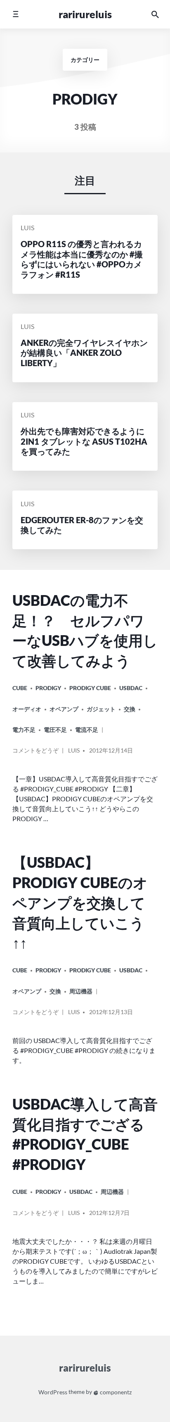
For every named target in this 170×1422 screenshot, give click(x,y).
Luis (27, 228)
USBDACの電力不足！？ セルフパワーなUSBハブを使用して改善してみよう (85, 630)
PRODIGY (48, 687)
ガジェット (101, 708)
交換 (129, 708)
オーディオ (26, 708)
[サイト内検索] (155, 14)
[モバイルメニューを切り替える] (15, 14)
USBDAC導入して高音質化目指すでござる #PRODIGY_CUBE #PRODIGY (85, 1134)
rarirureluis (85, 14)
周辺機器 (80, 991)
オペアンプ (64, 708)
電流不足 (86, 729)
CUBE (19, 687)
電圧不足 (55, 729)
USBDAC (130, 687)
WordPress (52, 1392)
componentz (115, 1392)
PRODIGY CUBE (90, 687)
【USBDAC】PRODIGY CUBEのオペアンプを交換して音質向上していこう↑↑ (80, 902)
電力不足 (23, 729)
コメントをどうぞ (35, 753)
